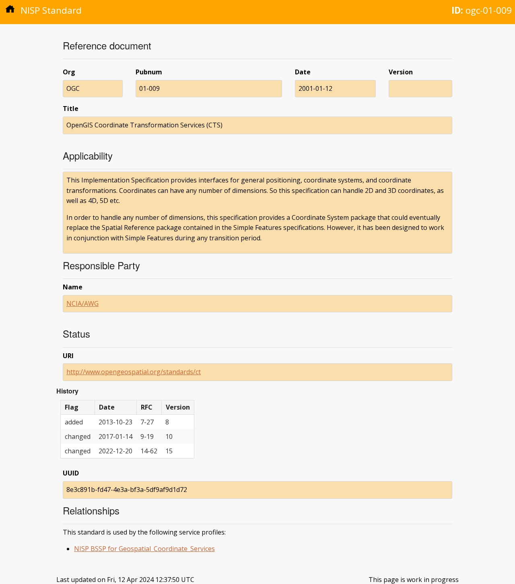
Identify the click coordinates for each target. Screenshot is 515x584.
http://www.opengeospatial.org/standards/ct (133, 371)
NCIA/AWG (82, 303)
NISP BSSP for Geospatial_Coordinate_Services (144, 548)
